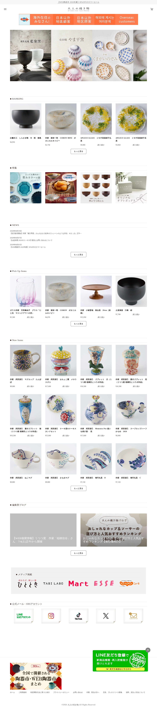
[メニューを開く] (7, 9)
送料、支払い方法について (135, 692)
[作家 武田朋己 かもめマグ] (61, 458)
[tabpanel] (30, 55)
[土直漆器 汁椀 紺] (131, 291)
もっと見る (78, 151)
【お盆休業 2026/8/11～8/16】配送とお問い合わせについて (31, 240)
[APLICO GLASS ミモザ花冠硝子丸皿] (96, 119)
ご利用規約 (23, 692)
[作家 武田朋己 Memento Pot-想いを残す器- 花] (96, 409)
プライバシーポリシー (61, 692)
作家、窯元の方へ (92, 692)
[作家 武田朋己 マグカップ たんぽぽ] (25, 360)
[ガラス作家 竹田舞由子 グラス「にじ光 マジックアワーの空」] (25, 291)
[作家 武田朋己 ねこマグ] (25, 458)
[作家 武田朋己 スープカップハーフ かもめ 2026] (131, 409)
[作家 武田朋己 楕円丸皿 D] (96, 458)
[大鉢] (61, 187)
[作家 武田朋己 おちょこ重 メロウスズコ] (61, 360)
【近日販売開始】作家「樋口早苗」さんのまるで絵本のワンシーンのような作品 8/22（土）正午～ (46, 233)
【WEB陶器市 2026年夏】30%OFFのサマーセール (78, 2)
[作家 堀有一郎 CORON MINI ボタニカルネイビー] (61, 119)
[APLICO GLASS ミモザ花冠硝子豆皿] (131, 119)
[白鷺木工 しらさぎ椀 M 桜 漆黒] (25, 119)
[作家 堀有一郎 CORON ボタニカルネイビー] (61, 291)
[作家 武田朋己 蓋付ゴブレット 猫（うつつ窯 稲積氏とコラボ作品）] (25, 409)
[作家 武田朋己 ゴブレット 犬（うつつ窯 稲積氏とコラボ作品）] (96, 360)
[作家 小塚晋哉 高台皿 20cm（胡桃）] (96, 291)
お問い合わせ (78, 692)
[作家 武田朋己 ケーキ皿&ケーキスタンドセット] (61, 409)
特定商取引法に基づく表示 (40, 692)
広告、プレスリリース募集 (112, 692)
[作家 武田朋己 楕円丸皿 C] (131, 458)
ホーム (12, 692)
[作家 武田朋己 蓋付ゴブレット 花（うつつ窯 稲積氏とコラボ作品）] (131, 360)
